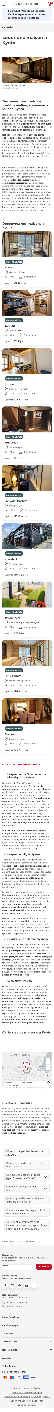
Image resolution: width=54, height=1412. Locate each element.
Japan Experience (10, 1317)
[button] (25, 1068)
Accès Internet (9, 1341)
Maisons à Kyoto (14, 261)
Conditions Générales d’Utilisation (27, 1400)
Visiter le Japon (9, 1366)
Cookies (46, 1396)
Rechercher (7, 27)
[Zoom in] (48, 1060)
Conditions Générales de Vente (27, 1392)
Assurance (36, 1396)
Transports (7, 1333)
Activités (6, 1358)
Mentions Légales (31, 1388)
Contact (18, 1388)
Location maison (29, 1241)
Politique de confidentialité (17, 1396)
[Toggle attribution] (48, 1082)
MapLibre (8, 1082)
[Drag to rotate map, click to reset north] (48, 1068)
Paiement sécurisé (27, 1405)
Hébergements (16, 1241)
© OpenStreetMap (12, 1085)
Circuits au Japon (10, 1325)
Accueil (5, 1241)
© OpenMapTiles (32, 1082)
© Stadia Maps (19, 1082)
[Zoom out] (48, 1064)
